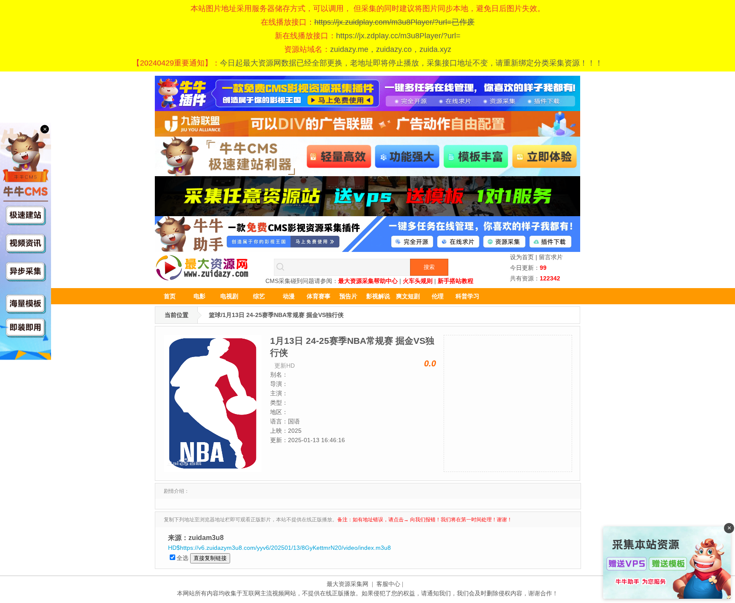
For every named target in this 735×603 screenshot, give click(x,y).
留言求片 (551, 257)
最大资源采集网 (347, 584)
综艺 (259, 296)
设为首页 (522, 257)
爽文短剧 (408, 296)
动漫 (289, 296)
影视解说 (378, 296)
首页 (170, 296)
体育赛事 (318, 296)
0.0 (430, 363)
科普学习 (467, 296)
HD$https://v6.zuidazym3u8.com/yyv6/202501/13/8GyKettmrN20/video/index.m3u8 (279, 547)
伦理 (438, 296)
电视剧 (229, 296)
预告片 (348, 296)
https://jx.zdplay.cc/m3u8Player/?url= (398, 35)
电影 (199, 296)
